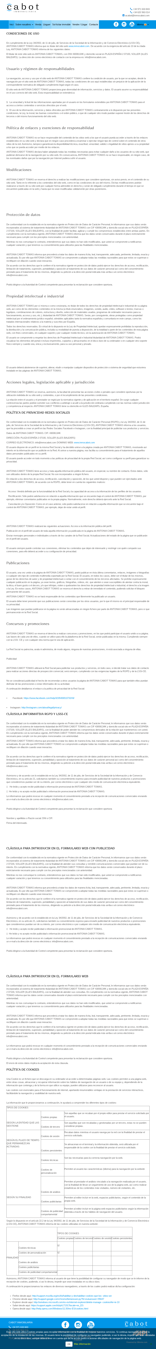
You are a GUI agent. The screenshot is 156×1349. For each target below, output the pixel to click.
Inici (12, 24)
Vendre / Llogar (79, 24)
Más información (82, 1344)
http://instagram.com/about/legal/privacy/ (41, 707)
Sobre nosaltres (23, 24)
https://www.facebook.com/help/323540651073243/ (49, 698)
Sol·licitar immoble (61, 24)
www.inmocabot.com (79, 46)
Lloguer (46, 24)
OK (69, 1344)
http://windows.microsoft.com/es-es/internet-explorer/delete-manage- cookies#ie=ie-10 (76, 1302)
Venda (38, 24)
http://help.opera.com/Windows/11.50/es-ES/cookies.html (60, 1308)
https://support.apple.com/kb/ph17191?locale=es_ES (57, 1305)
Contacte (93, 24)
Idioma (140, 24)
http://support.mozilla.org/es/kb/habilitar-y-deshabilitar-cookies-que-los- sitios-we (72, 1296)
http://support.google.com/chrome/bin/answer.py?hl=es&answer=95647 (68, 1299)
